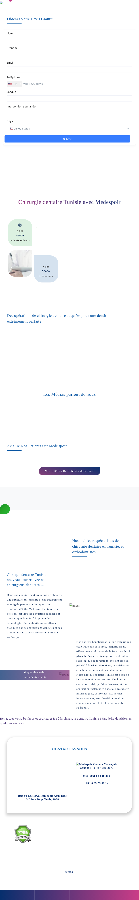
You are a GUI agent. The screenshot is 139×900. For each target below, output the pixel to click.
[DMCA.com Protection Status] (23, 834)
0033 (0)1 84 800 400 (96, 775)
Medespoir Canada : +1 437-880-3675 (98, 766)
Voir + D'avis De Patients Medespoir (69, 471)
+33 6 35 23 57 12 (96, 783)
